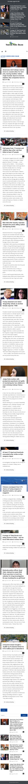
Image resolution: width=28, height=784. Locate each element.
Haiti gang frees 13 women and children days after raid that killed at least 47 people (13, 150)
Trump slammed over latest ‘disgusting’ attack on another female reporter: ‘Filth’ (18, 7)
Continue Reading (10, 131)
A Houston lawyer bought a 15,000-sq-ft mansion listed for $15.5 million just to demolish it (13, 647)
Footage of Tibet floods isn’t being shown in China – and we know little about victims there (18, 32)
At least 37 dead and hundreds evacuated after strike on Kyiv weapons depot (18, 24)
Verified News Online (18, 82)
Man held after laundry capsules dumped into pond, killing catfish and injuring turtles (14, 224)
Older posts (5, 710)
